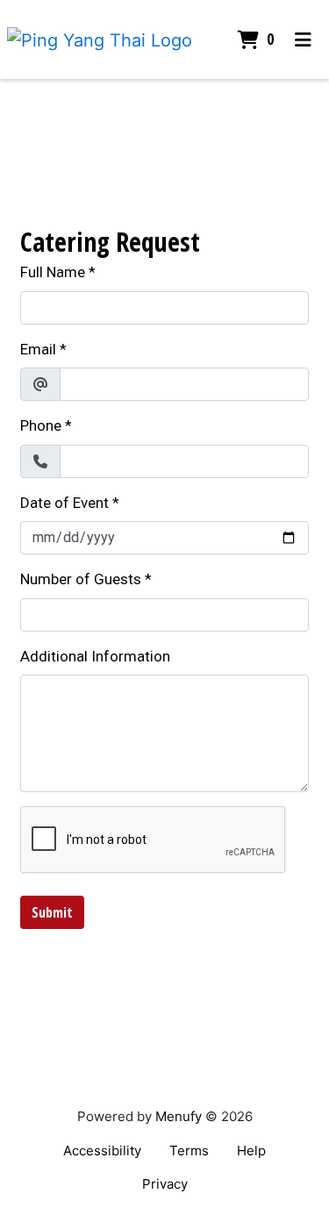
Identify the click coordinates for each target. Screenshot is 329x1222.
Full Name (52, 272)
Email (38, 349)
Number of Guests (80, 579)
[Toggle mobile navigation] (303, 39)
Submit (52, 912)
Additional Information (95, 656)
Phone (40, 425)
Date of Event (64, 502)
